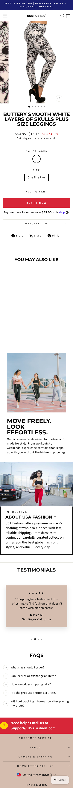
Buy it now (36, 203)
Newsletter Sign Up (35, 766)
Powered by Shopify (36, 785)
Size (36, 170)
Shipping (22, 138)
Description (36, 223)
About (35, 747)
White (36, 159)
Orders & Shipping (36, 756)
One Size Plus (36, 177)
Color (36, 151)
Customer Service (35, 738)
